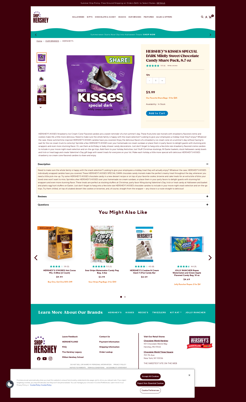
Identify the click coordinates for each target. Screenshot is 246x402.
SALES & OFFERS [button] (164, 17)
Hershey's (115, 312)
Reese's (143, 312)
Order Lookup (106, 352)
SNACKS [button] (122, 17)
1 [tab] (121, 297)
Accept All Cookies (150, 376)
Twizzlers (159, 312)
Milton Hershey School (73, 357)
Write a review (172, 66)
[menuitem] (78, 17)
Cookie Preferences (150, 390)
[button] (10, 384)
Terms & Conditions (96, 368)
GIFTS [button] (90, 17)
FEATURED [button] (149, 17)
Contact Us (104, 336)
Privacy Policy (120, 365)
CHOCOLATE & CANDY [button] (105, 17)
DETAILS (161, 3)
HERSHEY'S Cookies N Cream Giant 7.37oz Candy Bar (144, 271)
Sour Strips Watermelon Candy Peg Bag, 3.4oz (102, 271)
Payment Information (109, 342)
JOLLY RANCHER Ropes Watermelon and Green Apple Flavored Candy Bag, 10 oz (187, 273)
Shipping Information (109, 347)
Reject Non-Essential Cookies (150, 383)
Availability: (151, 104)
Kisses (130, 312)
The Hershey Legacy (72, 352)
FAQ (64, 347)
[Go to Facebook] (38, 358)
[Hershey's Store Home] (43, 17)
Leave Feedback (70, 336)
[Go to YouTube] (45, 359)
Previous (35, 34)
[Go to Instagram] (50, 359)
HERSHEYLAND (70, 342)
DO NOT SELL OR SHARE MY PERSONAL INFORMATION (90, 365)
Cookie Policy (35, 385)
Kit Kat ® (176, 312)
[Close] (189, 375)
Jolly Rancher (196, 312)
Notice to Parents (78, 368)
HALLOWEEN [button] (78, 17)
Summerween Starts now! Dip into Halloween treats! (123, 35)
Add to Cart (157, 113)
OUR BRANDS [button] (135, 17)
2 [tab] (125, 297)
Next (210, 34)
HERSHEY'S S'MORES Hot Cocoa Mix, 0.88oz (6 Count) (59, 271)
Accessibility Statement (116, 368)
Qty (148, 75)
